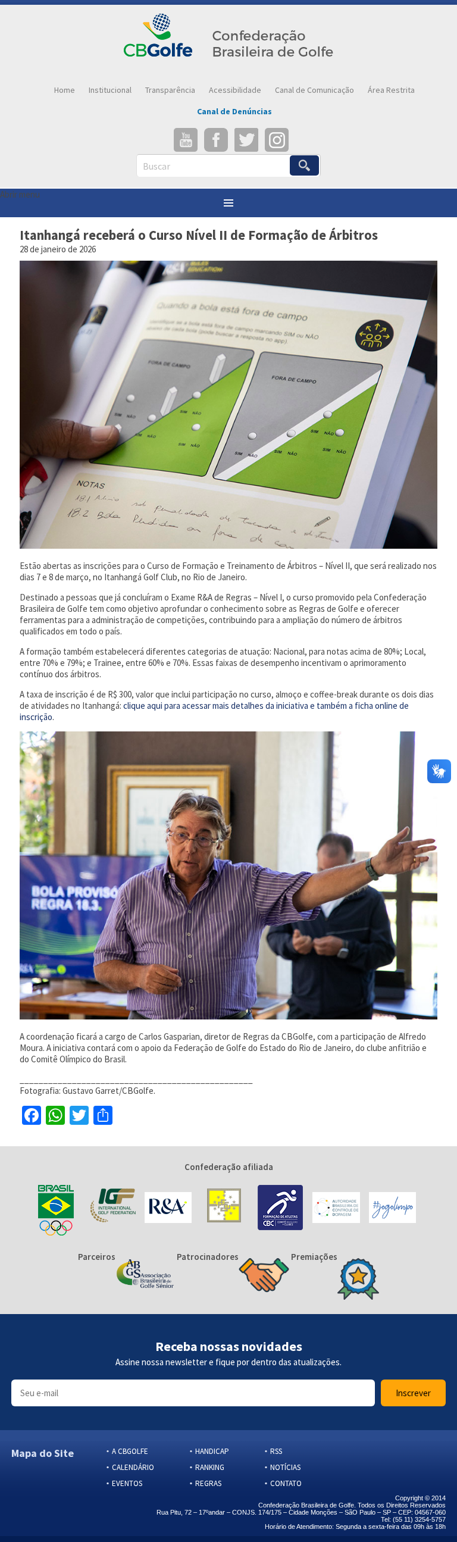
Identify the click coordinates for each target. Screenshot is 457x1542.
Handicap (212, 1451)
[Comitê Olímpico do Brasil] (55, 1208)
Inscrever (413, 1393)
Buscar (156, 166)
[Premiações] (358, 1280)
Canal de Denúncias (234, 111)
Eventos (127, 1483)
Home (64, 90)
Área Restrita (391, 90)
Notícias (285, 1467)
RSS (276, 1451)
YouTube (186, 140)
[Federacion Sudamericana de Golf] (224, 1209)
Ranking (209, 1467)
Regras (208, 1483)
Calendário (133, 1467)
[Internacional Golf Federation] (111, 1209)
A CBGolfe (130, 1451)
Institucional (110, 90)
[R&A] (168, 1208)
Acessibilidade (235, 90)
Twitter (246, 140)
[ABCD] (335, 1208)
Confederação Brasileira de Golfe (229, 42)
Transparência (170, 90)
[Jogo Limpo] (392, 1208)
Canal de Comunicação (314, 90)
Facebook (216, 140)
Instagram (277, 140)
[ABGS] (145, 1274)
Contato (286, 1483)
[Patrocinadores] (264, 1276)
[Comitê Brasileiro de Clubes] (279, 1209)
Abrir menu (20, 194)
